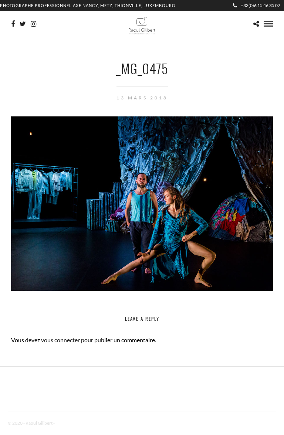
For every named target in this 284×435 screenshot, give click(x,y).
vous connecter (60, 339)
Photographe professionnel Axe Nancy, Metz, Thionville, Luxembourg (87, 5)
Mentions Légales (72, 423)
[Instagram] (33, 24)
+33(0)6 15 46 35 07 (260, 5)
